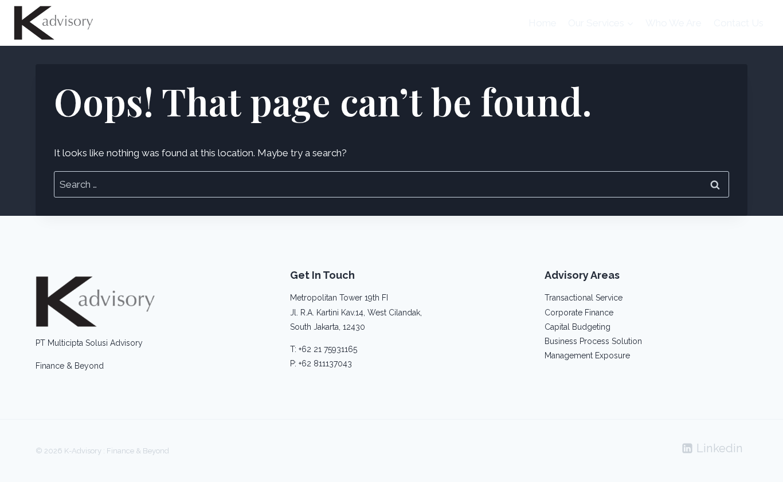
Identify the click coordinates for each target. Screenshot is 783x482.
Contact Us (739, 23)
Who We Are (673, 23)
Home (542, 23)
